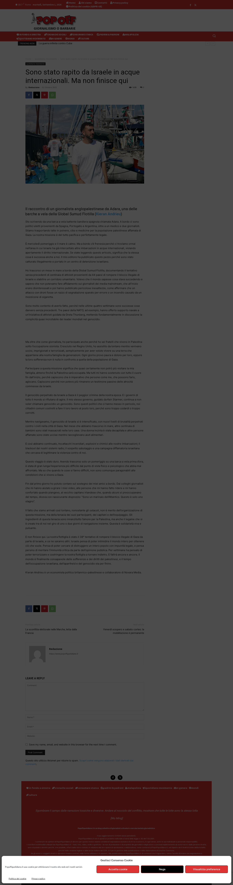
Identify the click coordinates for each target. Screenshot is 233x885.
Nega (162, 869)
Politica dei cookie (17, 878)
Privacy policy (38, 878)
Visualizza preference (206, 869)
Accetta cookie (117, 869)
